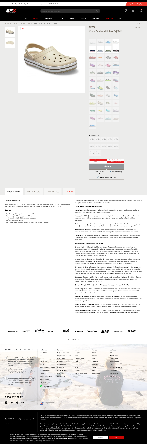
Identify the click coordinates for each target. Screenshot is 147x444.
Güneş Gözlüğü (114, 359)
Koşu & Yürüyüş (79, 359)
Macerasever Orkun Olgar (11, 4)
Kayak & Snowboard (81, 373)
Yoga (76, 367)
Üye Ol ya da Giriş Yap (136, 4)
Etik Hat (42, 373)
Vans (93, 370)
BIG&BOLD (109, 18)
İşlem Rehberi (61, 359)
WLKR (121, 18)
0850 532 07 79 (14, 397)
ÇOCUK (83, 18)
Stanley (94, 367)
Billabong (95, 364)
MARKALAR (48, 18)
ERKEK (61, 18)
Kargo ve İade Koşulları (64, 356)
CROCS (92, 27)
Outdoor (77, 370)
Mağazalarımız (32, 4)
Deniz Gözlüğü (114, 373)
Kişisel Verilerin (24, 369)
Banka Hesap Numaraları (47, 367)
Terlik (30, 23)
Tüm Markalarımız (73, 339)
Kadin (15, 23)
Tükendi (107, 166)
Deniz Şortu (113, 376)
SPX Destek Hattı (47, 386)
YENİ (25, 18)
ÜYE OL (20, 389)
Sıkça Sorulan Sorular (63, 353)
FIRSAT (35, 18)
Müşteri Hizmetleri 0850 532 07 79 (49, 4)
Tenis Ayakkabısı (114, 362)
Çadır (111, 364)
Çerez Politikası (61, 376)
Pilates (76, 364)
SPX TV (42, 359)
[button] (4, 331)
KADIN (72, 18)
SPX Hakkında (44, 353)
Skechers (95, 356)
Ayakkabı (22, 23)
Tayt (111, 353)
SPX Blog (23, 4)
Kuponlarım (60, 367)
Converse (95, 362)
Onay (18, 358)
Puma (94, 359)
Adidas (94, 353)
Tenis (76, 356)
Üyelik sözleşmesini (13, 369)
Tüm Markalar (96, 373)
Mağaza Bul (43, 362)
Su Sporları (78, 353)
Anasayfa (8, 23)
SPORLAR (95, 18)
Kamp (76, 362)
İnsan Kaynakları (44, 370)
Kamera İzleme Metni (46, 376)
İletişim (42, 364)
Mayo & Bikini (114, 356)
